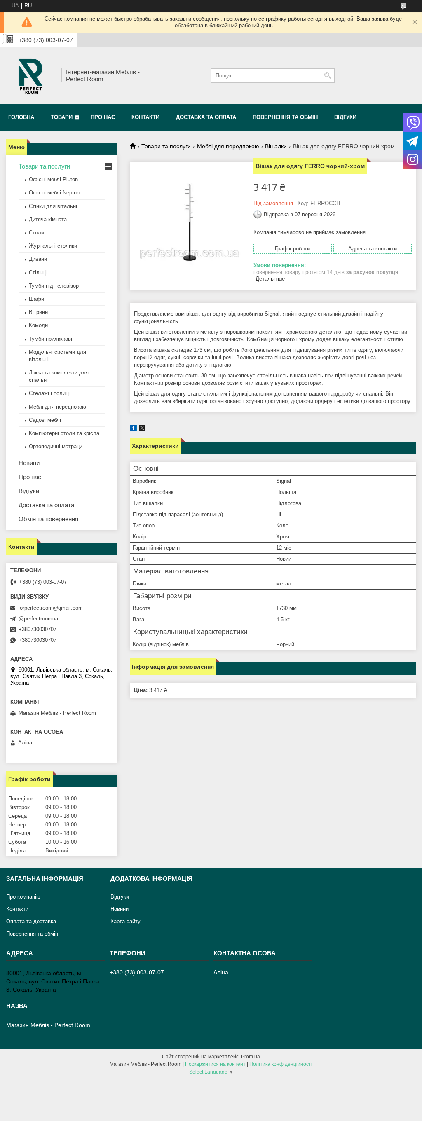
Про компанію (23, 897)
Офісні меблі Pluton (53, 179)
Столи (36, 232)
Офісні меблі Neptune (55, 193)
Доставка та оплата (206, 117)
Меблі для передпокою (228, 146)
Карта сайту (125, 921)
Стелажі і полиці (49, 393)
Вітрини (38, 312)
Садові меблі (45, 420)
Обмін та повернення (48, 518)
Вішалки (276, 146)
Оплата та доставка (31, 921)
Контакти (145, 117)
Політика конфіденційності (280, 1064)
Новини (29, 462)
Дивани (38, 259)
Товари (62, 117)
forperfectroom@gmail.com (50, 608)
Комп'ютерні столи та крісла (64, 433)
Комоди (38, 325)
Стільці (38, 272)
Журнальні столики (53, 246)
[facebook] (133, 429)
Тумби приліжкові (50, 339)
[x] (142, 429)
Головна (21, 117)
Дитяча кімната (48, 219)
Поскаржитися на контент (215, 1064)
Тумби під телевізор (54, 286)
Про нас (103, 117)
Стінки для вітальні (53, 206)
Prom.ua (250, 1057)
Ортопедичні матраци (55, 446)
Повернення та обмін (285, 117)
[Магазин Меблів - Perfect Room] (31, 75)
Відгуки (345, 117)
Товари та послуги (166, 146)
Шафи (36, 299)
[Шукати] (327, 75)
